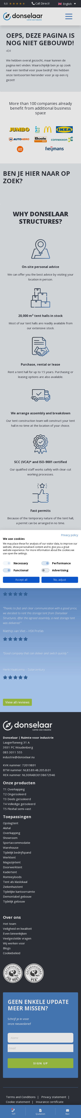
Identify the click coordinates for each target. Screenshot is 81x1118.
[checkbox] (7, 563)
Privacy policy (69, 535)
